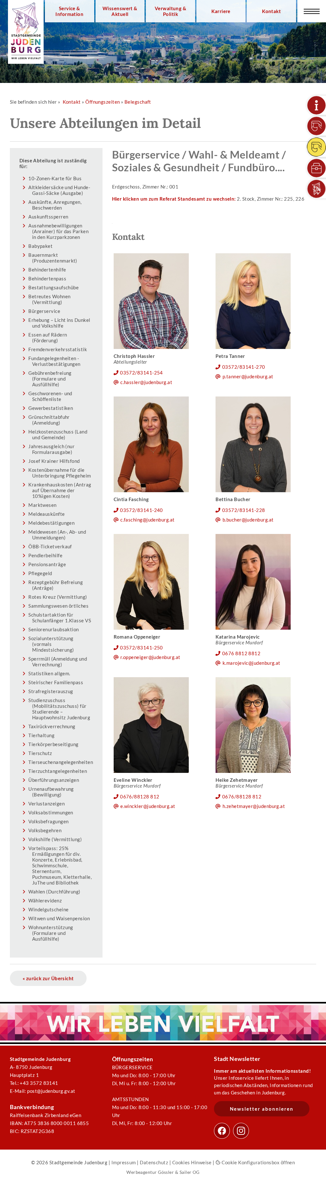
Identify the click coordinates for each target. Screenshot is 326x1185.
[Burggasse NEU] (316, 126)
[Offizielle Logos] (316, 188)
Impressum (123, 1162)
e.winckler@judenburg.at (147, 806)
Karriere (220, 11)
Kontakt (271, 11)
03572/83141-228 (243, 510)
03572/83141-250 (141, 647)
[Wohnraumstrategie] (316, 105)
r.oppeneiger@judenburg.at (150, 657)
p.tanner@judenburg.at (248, 376)
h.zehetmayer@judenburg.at (254, 806)
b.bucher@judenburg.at (248, 519)
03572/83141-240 (141, 510)
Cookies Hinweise (192, 1162)
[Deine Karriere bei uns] (316, 168)
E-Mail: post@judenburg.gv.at (42, 1091)
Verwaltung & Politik (170, 11)
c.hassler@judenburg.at (146, 382)
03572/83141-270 (243, 367)
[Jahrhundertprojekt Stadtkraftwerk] (316, 147)
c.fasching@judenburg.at (147, 519)
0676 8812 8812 (241, 653)
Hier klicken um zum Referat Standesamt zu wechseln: (174, 199)
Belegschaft (137, 102)
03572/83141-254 (141, 372)
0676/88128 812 (139, 796)
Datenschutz (154, 1162)
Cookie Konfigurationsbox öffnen (258, 1162)
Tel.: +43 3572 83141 (34, 1083)
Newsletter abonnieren (262, 1109)
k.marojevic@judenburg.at (251, 663)
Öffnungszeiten (102, 102)
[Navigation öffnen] (312, 11)
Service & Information (69, 11)
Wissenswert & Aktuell (120, 11)
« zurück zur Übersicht (48, 978)
